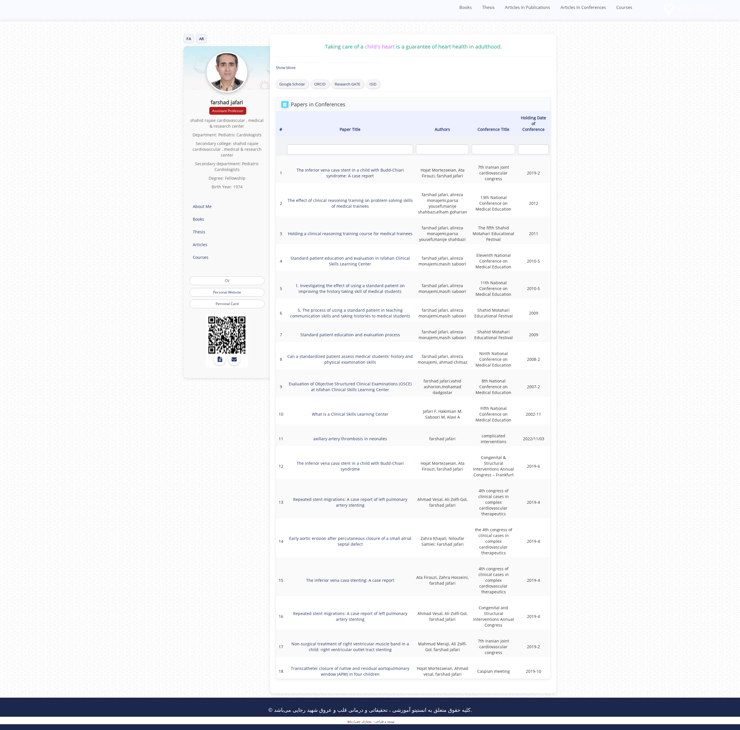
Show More (285, 67)
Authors (442, 129)
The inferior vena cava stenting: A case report (350, 580)
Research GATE (347, 84)
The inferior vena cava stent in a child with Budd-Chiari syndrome (350, 466)
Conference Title (493, 129)
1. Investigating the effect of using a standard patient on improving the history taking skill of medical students (350, 288)
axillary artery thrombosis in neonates (350, 438)
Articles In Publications (527, 7)
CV (227, 280)
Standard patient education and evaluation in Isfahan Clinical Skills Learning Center (350, 261)
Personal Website (227, 292)
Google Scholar (292, 84)
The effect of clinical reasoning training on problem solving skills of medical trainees (350, 203)
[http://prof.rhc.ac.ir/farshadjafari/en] (226, 335)
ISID (372, 84)
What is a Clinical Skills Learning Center (350, 414)
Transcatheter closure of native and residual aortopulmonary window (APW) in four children (350, 671)
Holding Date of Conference (533, 123)
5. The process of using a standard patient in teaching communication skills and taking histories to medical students (350, 313)
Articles (200, 244)
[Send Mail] (234, 359)
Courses (624, 7)
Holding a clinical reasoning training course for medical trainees (350, 233)
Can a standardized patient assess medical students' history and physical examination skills (350, 359)
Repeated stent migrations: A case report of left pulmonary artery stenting (350, 502)
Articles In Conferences (583, 7)
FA (188, 38)
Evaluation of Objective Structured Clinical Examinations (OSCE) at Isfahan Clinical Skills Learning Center (350, 386)
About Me (202, 206)
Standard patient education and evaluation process (350, 334)
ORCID (319, 84)
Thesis (488, 7)
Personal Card (227, 303)
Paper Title (350, 129)
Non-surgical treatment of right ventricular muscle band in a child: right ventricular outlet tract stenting (350, 646)
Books (465, 7)
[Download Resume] (219, 359)
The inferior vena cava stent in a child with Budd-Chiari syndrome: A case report (350, 173)
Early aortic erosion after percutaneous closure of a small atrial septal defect (350, 541)
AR (201, 38)
